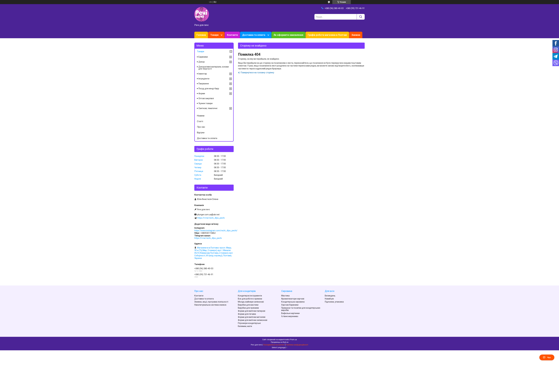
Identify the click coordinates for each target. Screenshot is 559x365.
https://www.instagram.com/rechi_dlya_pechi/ (215, 230)
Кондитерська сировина (293, 302)
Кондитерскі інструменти (250, 296)
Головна (201, 35)
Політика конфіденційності (297, 345)
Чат (549, 357)
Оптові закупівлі (206, 98)
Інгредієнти (203, 78)
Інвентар (202, 74)
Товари (214, 35)
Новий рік (329, 299)
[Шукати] (361, 17)
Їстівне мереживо (289, 316)
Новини (200, 115)
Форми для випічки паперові (251, 311)
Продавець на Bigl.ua (279, 342)
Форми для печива (247, 314)
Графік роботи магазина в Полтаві (327, 35)
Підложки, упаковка (334, 302)
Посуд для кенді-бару (208, 88)
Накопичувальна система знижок (210, 305)
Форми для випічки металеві (251, 317)
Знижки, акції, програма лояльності (211, 302)
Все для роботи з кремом (250, 299)
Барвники (203, 57)
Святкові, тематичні (207, 108)
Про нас (201, 127)
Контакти (232, 35)
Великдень (330, 296)
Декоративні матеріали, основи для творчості (213, 68)
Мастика (285, 296)
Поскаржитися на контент (274, 345)
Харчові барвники (289, 305)
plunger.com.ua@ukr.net (208, 214)
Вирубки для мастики (248, 305)
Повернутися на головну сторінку (257, 72)
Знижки (355, 35)
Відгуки (200, 132)
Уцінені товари (205, 103)
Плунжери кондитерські (249, 323)
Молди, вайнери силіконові (251, 302)
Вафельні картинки (290, 313)
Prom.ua (293, 340)
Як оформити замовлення (288, 35)
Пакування (203, 83)
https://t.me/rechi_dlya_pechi (211, 218)
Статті (200, 121)
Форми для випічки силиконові (252, 320)
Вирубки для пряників (248, 308)
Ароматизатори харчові (292, 299)
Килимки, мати (245, 326)
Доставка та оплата (253, 35)
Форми (201, 93)
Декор (201, 62)
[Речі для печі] (201, 14)
